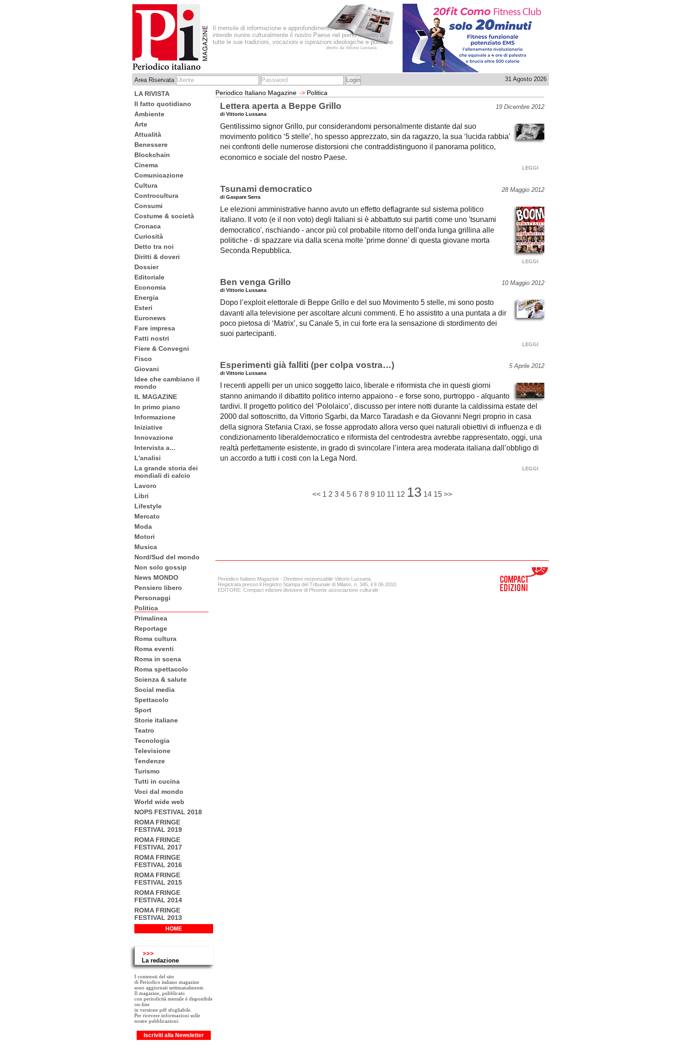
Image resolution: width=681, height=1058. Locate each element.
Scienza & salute (160, 679)
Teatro (144, 730)
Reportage (150, 628)
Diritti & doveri (157, 256)
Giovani (146, 369)
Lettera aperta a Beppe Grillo (280, 106)
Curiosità (148, 236)
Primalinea (150, 618)
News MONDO (156, 577)
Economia (150, 287)
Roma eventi (154, 649)
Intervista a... (154, 447)
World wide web (159, 801)
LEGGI (530, 168)
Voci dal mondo (158, 791)
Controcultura (156, 195)
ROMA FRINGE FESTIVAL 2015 (158, 878)
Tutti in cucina (157, 781)
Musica (145, 547)
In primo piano (157, 407)
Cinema (146, 165)
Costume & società (164, 216)
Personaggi (152, 598)
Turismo (147, 771)
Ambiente (149, 114)
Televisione (152, 750)
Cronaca (147, 226)
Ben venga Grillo (255, 282)
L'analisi (147, 458)
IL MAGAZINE (155, 396)
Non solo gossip (160, 567)
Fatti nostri (151, 338)
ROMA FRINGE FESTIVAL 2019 (158, 825)
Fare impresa (154, 328)
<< (317, 494)
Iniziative (148, 427)
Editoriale (149, 277)
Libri (141, 496)
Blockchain (152, 154)
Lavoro (145, 485)
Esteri (143, 307)
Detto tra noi (154, 246)
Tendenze (149, 761)
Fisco (143, 358)
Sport (142, 710)
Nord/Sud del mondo (167, 557)
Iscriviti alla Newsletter (174, 1035)
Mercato (147, 516)
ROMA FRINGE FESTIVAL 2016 (158, 861)
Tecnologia (152, 740)
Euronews (150, 318)
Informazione (155, 417)
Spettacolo (151, 699)
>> (448, 494)
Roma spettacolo (161, 669)
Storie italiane (156, 720)
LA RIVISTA (152, 93)
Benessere (151, 144)
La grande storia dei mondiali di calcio (166, 471)
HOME (173, 928)
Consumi (148, 205)
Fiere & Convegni (161, 348)
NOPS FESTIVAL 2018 (168, 812)
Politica (146, 608)
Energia (146, 297)
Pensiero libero (158, 587)
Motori (144, 536)
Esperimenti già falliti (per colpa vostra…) (307, 365)
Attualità (147, 134)
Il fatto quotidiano (162, 104)
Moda (143, 526)
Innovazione (153, 437)
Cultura (146, 185)
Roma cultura (155, 638)
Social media (154, 689)
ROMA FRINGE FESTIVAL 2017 (158, 843)
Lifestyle (148, 506)
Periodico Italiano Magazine (255, 92)
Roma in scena (157, 659)
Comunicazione (158, 175)
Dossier (146, 267)
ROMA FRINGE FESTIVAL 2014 (158, 896)
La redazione (160, 960)
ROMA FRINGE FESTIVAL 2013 (158, 913)
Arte (140, 124)
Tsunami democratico (266, 189)
